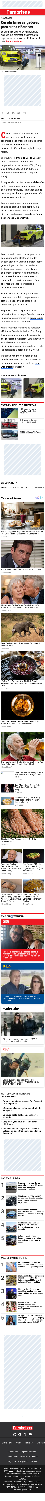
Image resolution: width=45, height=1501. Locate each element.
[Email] (24, 113)
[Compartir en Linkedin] (19, 113)
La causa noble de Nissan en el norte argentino (20, 1116)
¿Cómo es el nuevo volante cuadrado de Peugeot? (22, 1109)
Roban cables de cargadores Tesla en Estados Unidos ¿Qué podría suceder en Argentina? (22, 1131)
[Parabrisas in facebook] (19, 1434)
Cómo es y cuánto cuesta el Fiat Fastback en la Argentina (22, 1102)
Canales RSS (14, 1452)
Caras (18, 1443)
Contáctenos (12, 1456)
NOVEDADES (6, 18)
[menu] (2, 12)
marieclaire (22, 1009)
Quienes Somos (29, 1452)
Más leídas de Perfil (14, 1258)
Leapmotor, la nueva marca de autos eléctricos (20, 1123)
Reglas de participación (18, 1461)
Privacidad (25, 1456)
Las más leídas (10, 1178)
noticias (22, 967)
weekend (22, 1050)
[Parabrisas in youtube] (30, 1434)
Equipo (35, 1456)
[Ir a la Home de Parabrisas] (18, 12)
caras (22, 922)
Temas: (4, 487)
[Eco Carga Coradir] (11, 388)
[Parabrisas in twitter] (25, 1434)
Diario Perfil (7, 1443)
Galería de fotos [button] (14, 41)
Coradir (13, 487)
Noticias (29, 1443)
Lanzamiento (25, 487)
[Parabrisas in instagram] (14, 1434)
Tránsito (34, 1461)
